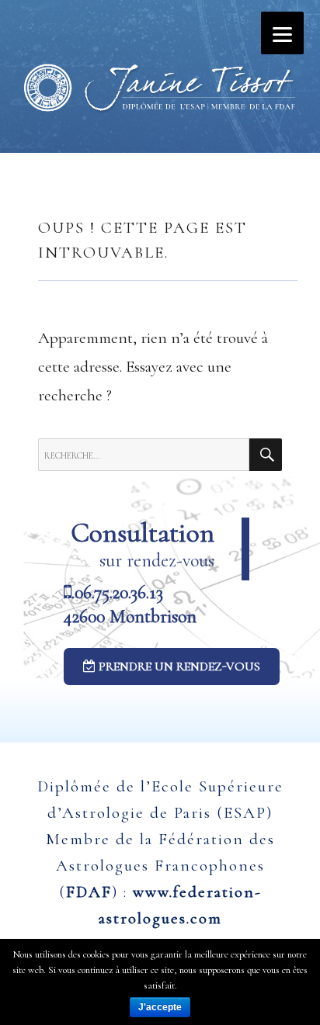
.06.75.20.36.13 (117, 592)
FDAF (89, 892)
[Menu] (282, 33)
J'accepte (160, 1007)
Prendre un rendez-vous (178, 666)
